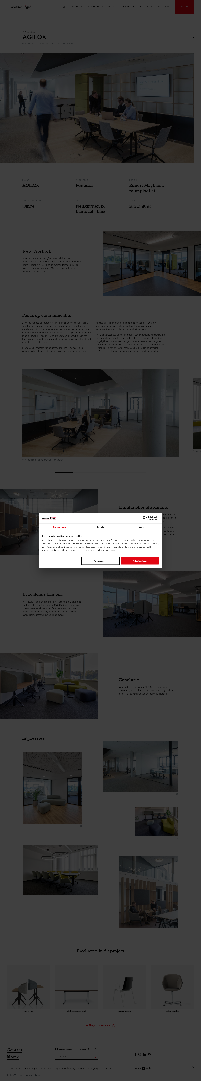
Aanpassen (99, 561)
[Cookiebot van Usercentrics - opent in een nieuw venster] (147, 518)
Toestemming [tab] (59, 527)
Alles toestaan (140, 561)
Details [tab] (100, 527)
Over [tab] (141, 527)
